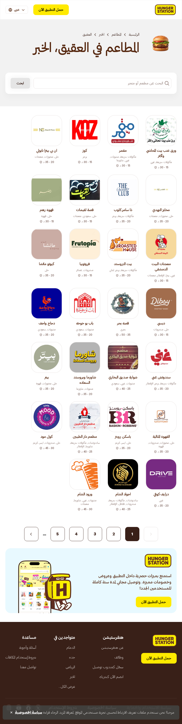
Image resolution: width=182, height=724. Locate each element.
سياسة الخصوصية (28, 712)
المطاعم (116, 34)
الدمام (70, 647)
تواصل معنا (28, 667)
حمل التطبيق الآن (51, 10)
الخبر (101, 34)
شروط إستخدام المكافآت (20, 657)
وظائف (118, 657)
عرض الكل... (67, 686)
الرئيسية (134, 34)
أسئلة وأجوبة (27, 647)
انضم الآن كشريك (111, 677)
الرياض (70, 667)
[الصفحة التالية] (31, 534)
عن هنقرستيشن (112, 647)
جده (72, 657)
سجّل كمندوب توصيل (108, 667)
